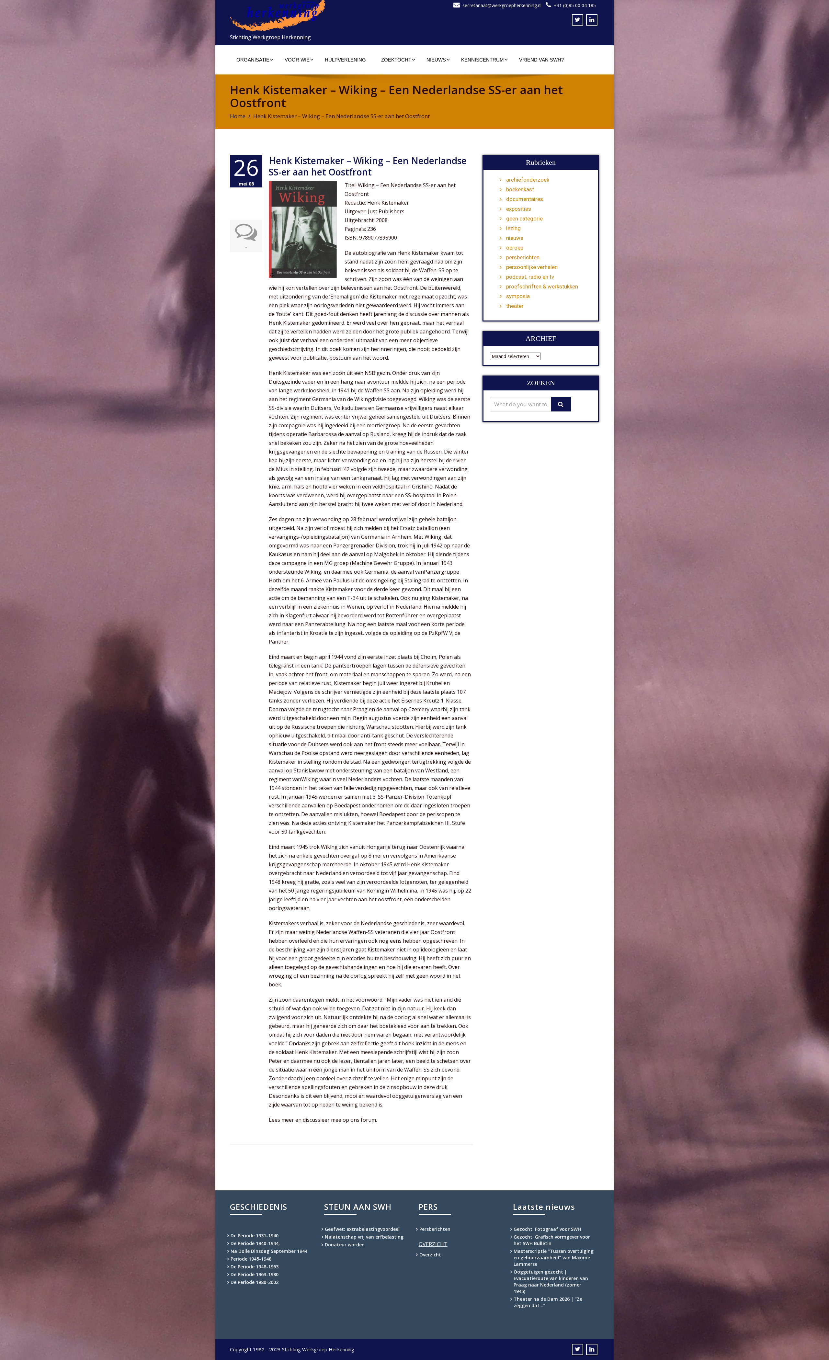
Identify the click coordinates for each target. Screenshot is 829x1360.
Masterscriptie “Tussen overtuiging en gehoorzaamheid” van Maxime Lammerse (554, 1257)
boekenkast (520, 189)
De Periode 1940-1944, (255, 1243)
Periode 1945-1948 (251, 1259)
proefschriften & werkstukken (542, 286)
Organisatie (252, 59)
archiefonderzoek (527, 179)
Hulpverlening (345, 59)
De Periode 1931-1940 (254, 1235)
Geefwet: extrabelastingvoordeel (362, 1229)
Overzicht (430, 1255)
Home (237, 116)
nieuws (514, 238)
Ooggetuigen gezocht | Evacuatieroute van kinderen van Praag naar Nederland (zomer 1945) (551, 1281)
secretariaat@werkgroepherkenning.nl (501, 5)
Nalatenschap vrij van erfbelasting (364, 1237)
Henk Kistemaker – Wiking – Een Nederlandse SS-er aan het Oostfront (368, 166)
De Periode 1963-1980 (254, 1274)
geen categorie (524, 218)
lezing (513, 228)
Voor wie (297, 59)
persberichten (522, 257)
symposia (518, 296)
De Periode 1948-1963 (254, 1267)
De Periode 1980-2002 (254, 1282)
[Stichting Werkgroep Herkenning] (320, 15)
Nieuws (436, 59)
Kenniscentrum (482, 59)
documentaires (524, 199)
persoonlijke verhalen (532, 267)
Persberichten (434, 1229)
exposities (518, 209)
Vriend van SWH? (541, 59)
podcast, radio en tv (530, 277)
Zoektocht (396, 59)
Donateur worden (345, 1245)
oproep (514, 247)
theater (515, 306)
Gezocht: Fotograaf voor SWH (547, 1229)
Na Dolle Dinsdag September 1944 (269, 1251)
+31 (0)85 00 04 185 (575, 5)
